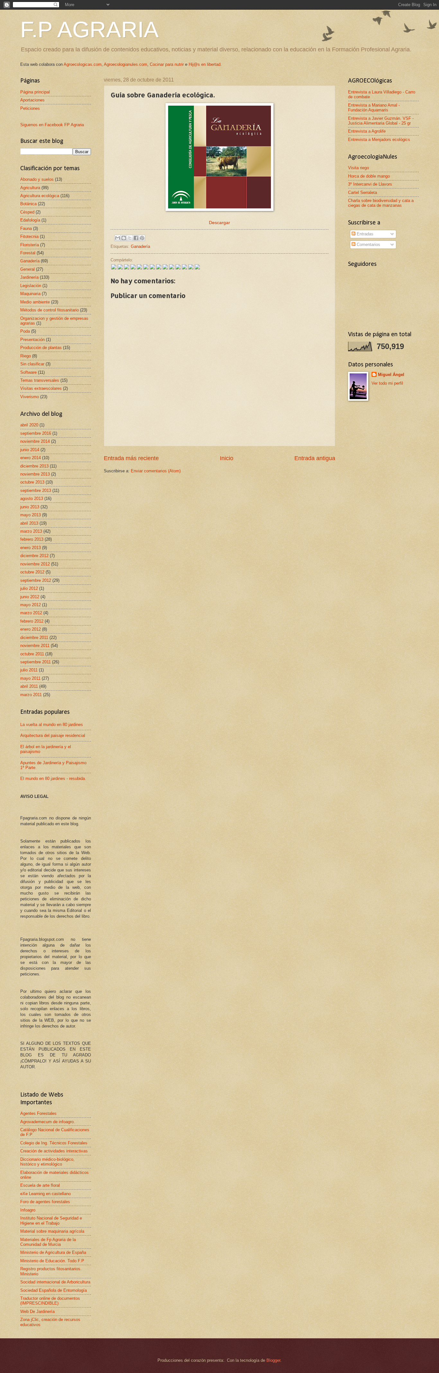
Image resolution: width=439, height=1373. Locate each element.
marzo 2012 (31, 612)
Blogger (273, 1360)
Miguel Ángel (391, 374)
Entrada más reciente (131, 458)
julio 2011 (29, 670)
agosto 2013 (31, 498)
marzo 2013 (31, 531)
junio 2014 (29, 449)
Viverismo (29, 396)
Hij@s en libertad (204, 64)
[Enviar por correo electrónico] (117, 238)
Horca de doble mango (369, 176)
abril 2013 (29, 523)
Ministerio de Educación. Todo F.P (52, 1260)
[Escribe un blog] (124, 238)
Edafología (30, 220)
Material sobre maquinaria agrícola (52, 1231)
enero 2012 (30, 629)
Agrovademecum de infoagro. (47, 1121)
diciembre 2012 (34, 555)
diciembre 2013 (34, 466)
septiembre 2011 (35, 662)
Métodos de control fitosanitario (49, 310)
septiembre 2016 (35, 433)
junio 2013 (29, 506)
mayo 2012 (30, 604)
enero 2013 (30, 547)
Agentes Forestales (38, 1113)
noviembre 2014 (35, 441)
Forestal (27, 252)
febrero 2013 (31, 539)
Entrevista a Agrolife (367, 131)
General (27, 269)
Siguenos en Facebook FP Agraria (52, 124)
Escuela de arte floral (40, 1185)
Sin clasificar (32, 364)
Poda (25, 331)
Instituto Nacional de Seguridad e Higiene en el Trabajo (51, 1220)
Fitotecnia (29, 236)
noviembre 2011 (34, 645)
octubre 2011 (32, 654)
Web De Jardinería (37, 1311)
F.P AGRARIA (89, 29)
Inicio (226, 458)
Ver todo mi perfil (387, 383)
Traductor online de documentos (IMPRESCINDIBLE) (50, 1301)
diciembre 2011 (34, 637)
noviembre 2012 (35, 564)
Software (28, 372)
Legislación (30, 285)
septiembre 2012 (35, 580)
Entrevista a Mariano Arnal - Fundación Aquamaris (374, 107)
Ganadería (140, 246)
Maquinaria (30, 293)
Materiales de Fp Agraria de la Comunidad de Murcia (48, 1242)
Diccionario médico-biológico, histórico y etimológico (47, 1162)
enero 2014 (30, 457)
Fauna (26, 228)
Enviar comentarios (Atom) (156, 470)
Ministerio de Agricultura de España (53, 1252)
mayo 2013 (30, 514)
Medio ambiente (35, 302)
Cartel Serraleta (362, 192)
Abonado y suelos (37, 179)
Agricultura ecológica (39, 195)
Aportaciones (32, 100)
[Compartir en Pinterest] (142, 238)
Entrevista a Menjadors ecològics (379, 139)
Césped (27, 212)
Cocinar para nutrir (167, 64)
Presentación (32, 339)
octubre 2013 (32, 482)
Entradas (364, 234)
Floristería (29, 244)
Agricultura (30, 187)
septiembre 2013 (35, 490)
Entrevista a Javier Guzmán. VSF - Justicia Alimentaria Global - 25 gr (381, 121)
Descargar (219, 222)
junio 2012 (29, 596)
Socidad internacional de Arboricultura (55, 1282)
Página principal (35, 92)
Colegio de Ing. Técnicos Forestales (53, 1143)
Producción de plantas (41, 347)
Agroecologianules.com (125, 64)
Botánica (28, 203)
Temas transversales (39, 380)
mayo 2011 (30, 678)
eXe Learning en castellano (45, 1193)
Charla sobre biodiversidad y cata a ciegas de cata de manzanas (381, 203)
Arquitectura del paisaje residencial (52, 735)
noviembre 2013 (35, 474)
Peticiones (30, 108)
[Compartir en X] (130, 238)
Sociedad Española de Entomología (53, 1290)
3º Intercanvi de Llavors (370, 184)
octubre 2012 (32, 572)
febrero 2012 (31, 621)
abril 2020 (29, 425)
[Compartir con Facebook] (136, 238)
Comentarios (367, 244)
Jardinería (29, 277)
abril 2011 (29, 686)
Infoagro (27, 1210)
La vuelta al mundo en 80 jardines (51, 724)
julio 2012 (29, 588)
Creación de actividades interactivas (54, 1151)
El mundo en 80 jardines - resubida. (53, 778)
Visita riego (358, 167)
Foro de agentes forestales (45, 1201)
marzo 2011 (31, 694)
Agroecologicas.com (83, 64)
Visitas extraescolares (41, 388)
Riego (25, 356)
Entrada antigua (314, 458)
